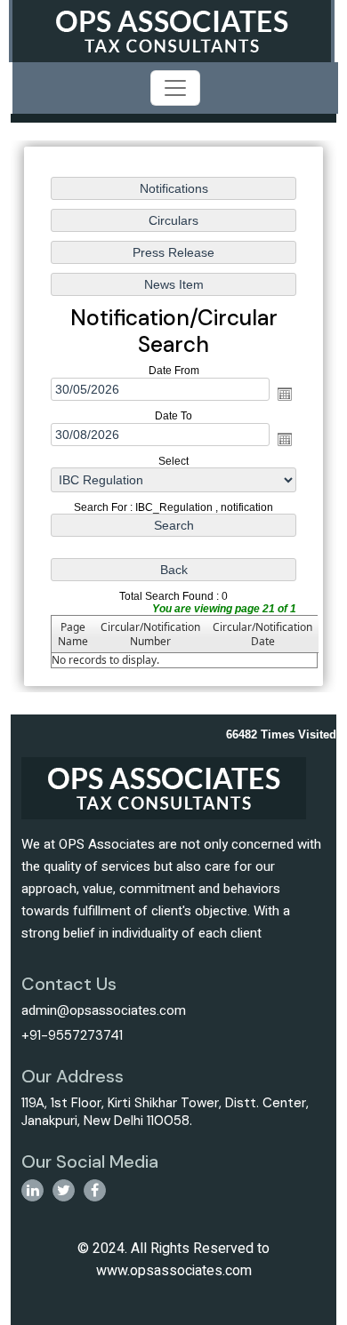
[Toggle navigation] (175, 88)
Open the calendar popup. (285, 393)
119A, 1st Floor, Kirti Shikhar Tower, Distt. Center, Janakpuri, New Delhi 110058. (165, 1111)
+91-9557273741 (72, 1035)
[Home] (171, 29)
